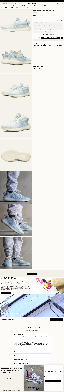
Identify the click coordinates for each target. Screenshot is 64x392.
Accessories (43, 5)
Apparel (36, 5)
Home (2, 7)
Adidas (6, 7)
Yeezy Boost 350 (11, 7)
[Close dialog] (62, 366)
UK (57, 20)
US (59, 20)
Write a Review (33, 274)
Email (45, 376)
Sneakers (29, 5)
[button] (29, 5)
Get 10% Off (53, 381)
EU (61, 20)
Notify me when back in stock (50, 37)
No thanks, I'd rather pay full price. (53, 383)
